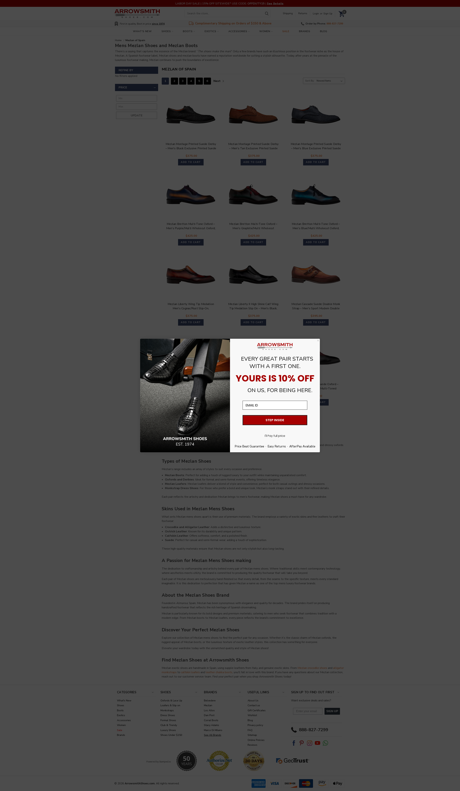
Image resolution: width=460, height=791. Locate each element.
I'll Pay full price (275, 436)
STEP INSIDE (275, 420)
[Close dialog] (318, 340)
